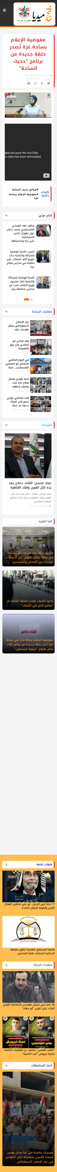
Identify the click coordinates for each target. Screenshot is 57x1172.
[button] (31, 299)
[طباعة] (29, 83)
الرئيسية (48, 79)
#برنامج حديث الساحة (25, 189)
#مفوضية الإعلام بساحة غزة (23, 196)
